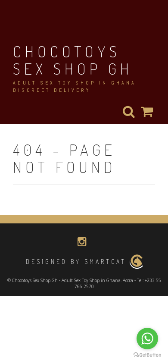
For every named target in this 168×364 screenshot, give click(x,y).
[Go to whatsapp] (147, 338)
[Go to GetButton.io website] (147, 355)
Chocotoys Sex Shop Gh (73, 59)
